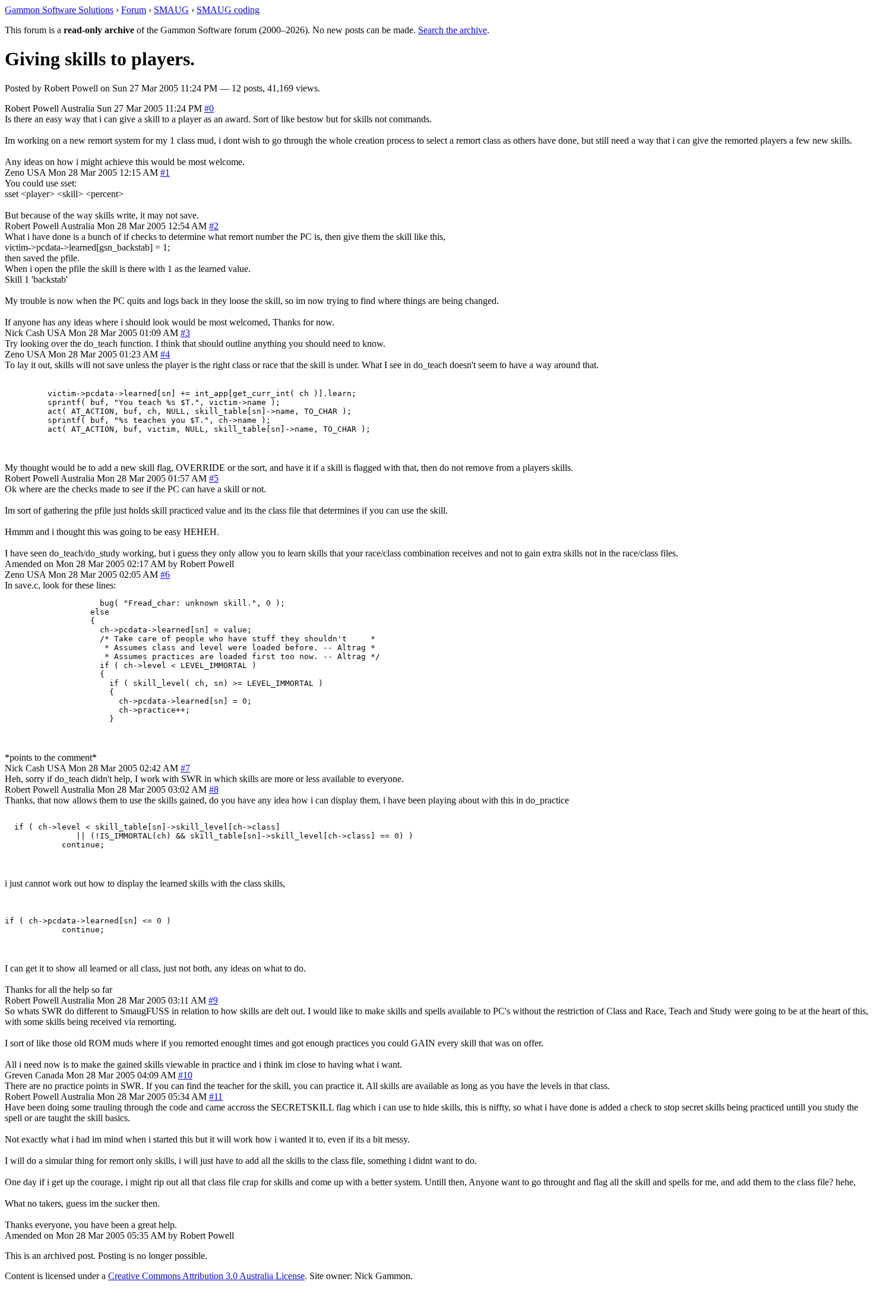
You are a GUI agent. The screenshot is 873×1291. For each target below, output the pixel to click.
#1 (165, 172)
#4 (165, 354)
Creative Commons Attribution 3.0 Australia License (206, 1276)
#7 (185, 768)
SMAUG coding (228, 10)
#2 (214, 226)
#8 (214, 789)
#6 (165, 574)
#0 (209, 108)
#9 (213, 1000)
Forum (133, 10)
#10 (185, 1075)
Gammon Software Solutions (59, 10)
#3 (185, 333)
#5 (214, 478)
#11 (216, 1096)
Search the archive (452, 30)
